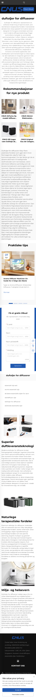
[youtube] (18, 661)
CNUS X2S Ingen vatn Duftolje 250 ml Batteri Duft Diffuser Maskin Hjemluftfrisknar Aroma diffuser (9, 140)
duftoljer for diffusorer (12, 402)
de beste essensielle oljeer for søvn (17, 393)
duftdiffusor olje (10, 398)
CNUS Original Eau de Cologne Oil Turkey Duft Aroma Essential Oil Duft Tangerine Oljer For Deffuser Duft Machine (27, 140)
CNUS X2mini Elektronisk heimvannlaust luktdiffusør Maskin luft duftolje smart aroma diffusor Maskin (27, 117)
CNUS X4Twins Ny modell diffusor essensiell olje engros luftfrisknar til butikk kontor (9, 117)
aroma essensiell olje (12, 389)
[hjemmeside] (12, 9)
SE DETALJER (9, 106)
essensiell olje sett (11, 385)
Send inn (18, 366)
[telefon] (33, 345)
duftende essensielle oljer (13, 406)
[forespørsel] (33, 341)
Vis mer (7, 292)
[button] (11, 303)
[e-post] (33, 350)
